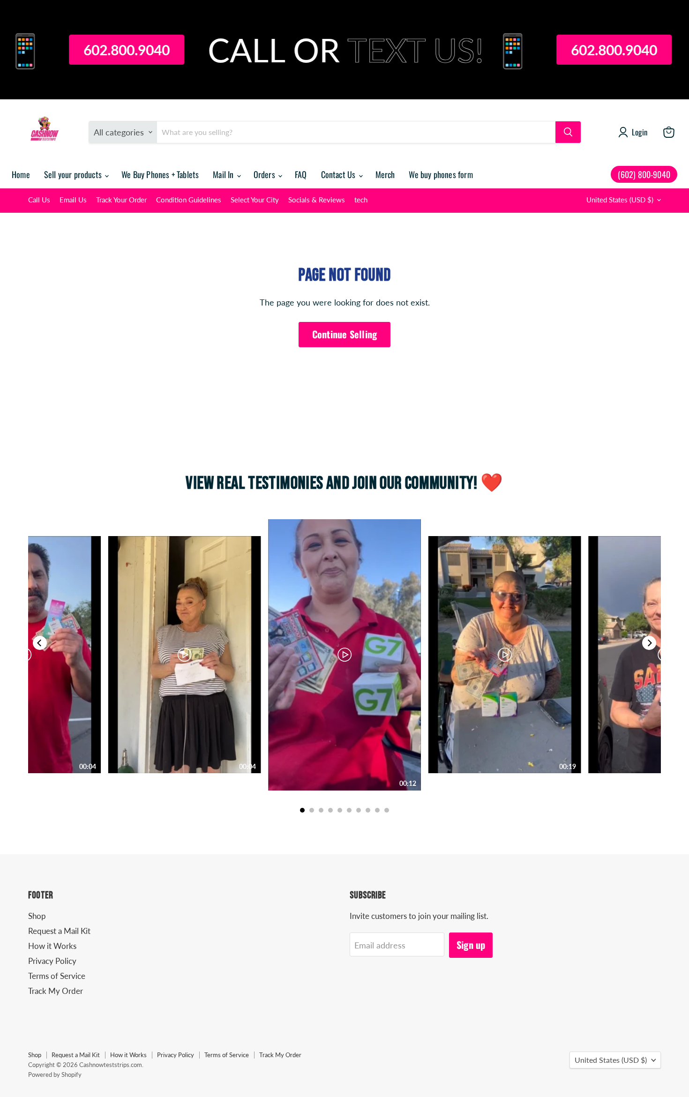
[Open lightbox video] (344, 655)
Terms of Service (56, 976)
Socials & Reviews (316, 200)
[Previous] (40, 643)
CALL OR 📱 (323, 49)
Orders (265, 174)
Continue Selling (344, 334)
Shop (37, 916)
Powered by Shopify (55, 1074)
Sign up (471, 945)
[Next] (649, 643)
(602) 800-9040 (644, 174)
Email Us (73, 200)
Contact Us (339, 174)
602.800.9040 (80, 49)
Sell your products (74, 174)
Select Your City (255, 200)
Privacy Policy (52, 961)
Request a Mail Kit (59, 931)
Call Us (39, 200)
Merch (385, 174)
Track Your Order (121, 200)
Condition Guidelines (188, 200)
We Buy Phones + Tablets (160, 174)
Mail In (224, 174)
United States (619, 200)
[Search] (568, 132)
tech (360, 200)
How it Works (52, 946)
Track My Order (55, 991)
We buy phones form (440, 174)
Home (21, 174)
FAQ (301, 174)
